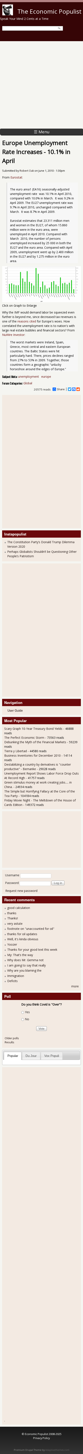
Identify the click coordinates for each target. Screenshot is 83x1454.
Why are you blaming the (24, 970)
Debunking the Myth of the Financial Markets (35, 742)
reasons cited (26, 321)
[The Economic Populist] (7, 14)
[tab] (12, 1056)
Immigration (15, 976)
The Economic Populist (49, 11)
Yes (27, 1012)
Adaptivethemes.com (57, 1449)
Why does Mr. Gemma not (25, 960)
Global (27, 383)
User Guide (15, 710)
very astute (15, 923)
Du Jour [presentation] (31, 1056)
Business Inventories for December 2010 (32, 755)
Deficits (12, 981)
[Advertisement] (41, 84)
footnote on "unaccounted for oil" (30, 929)
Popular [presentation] (12, 1056)
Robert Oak (27, 171)
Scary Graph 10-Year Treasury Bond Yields (33, 729)
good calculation (18, 908)
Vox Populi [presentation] (51, 1056)
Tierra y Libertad (15, 751)
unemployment (28, 376)
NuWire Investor (13, 335)
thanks (11, 913)
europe (46, 376)
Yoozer (12, 944)
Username (12, 875)
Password (12, 883)
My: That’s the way (20, 955)
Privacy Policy (41, 1438)
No (27, 1019)
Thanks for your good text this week (32, 950)
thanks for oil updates (22, 934)
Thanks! (12, 918)
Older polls (12, 1038)
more (75, 986)
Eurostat (16, 177)
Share (61, 389)
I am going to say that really (26, 965)
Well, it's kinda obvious (22, 939)
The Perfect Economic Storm (24, 738)
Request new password (21, 891)
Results (9, 1042)
